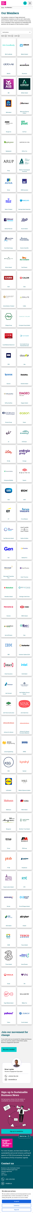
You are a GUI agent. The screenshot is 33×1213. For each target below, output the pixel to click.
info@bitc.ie (9, 1183)
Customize (16, 1205)
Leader (15, 35)
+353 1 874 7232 (10, 1179)
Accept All (16, 1201)
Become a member (9, 1049)
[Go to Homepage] (3, 3)
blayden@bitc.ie (12, 1079)
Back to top (23, 1136)
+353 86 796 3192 (13, 1076)
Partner (9, 35)
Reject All (16, 1209)
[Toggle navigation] (30, 3)
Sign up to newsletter (16, 1131)
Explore (2, 35)
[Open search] (25, 3)
